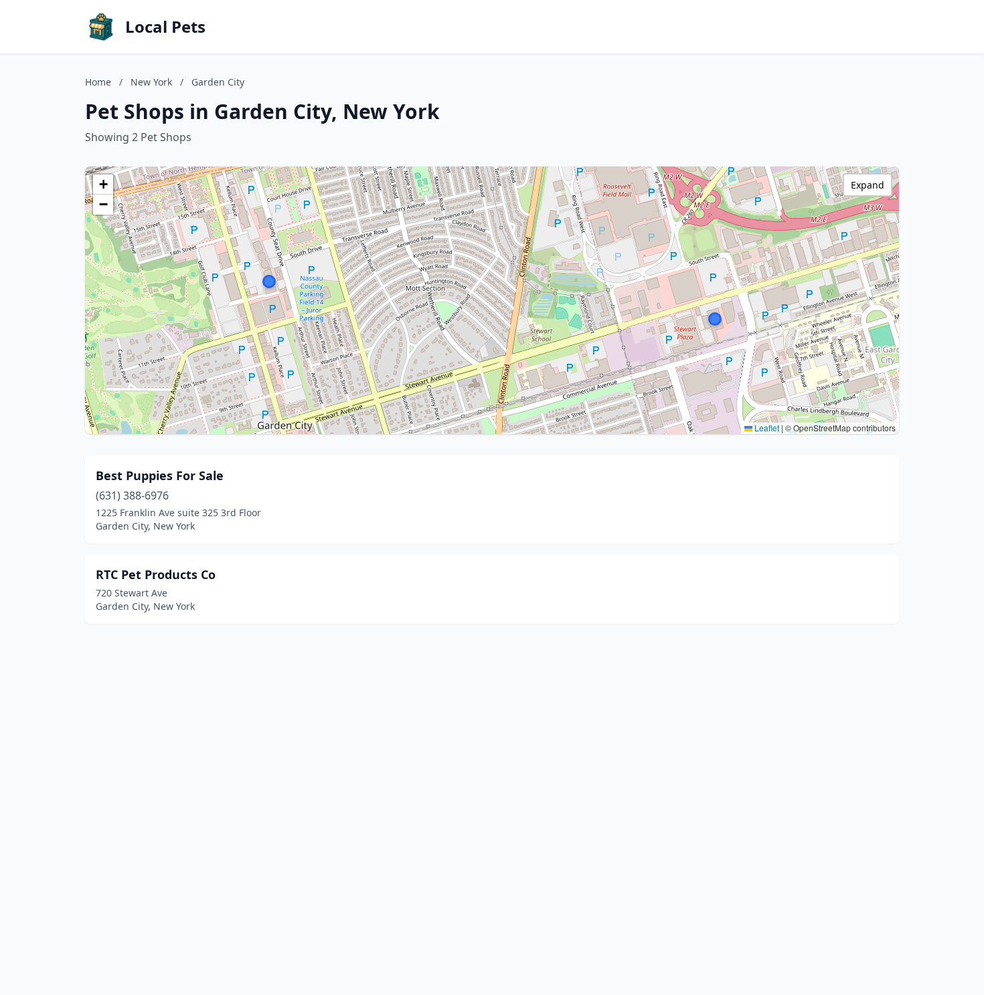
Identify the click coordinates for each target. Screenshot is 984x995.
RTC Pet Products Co (156, 574)
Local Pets (165, 26)
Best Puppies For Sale (160, 475)
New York (151, 82)
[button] (269, 281)
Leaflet (765, 427)
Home (98, 82)
